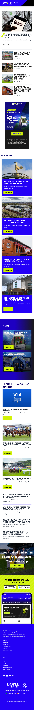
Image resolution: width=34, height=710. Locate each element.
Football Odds (5, 644)
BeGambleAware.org (24, 693)
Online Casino (6, 654)
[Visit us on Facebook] (4, 675)
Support (4, 660)
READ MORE (8, 192)
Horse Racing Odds (7, 646)
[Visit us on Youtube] (10, 675)
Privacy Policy (5, 665)
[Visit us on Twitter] (7, 675)
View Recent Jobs (6, 669)
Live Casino (5, 652)
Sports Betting (5, 642)
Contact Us (5, 661)
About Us (4, 663)
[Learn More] (10, 587)
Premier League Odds (7, 650)
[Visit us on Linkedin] (13, 675)
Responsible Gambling (7, 667)
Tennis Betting (5, 648)
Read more (7, 418)
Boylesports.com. (15, 701)
